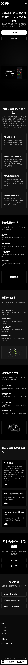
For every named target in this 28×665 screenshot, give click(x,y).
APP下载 (3, 633)
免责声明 (3, 630)
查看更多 (6, 484)
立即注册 (14, 32)
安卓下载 (14, 38)
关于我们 (3, 627)
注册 (19, 661)
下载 (23, 661)
